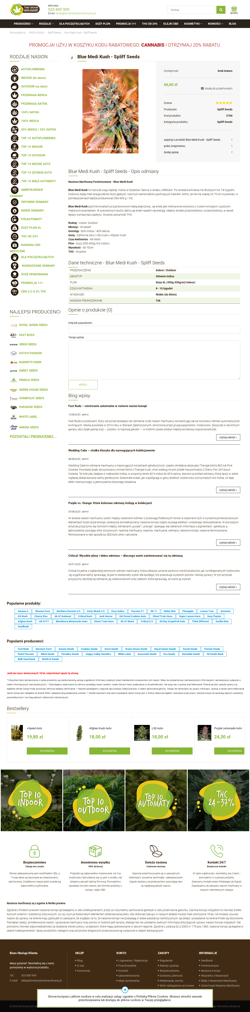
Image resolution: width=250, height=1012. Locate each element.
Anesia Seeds (66, 648)
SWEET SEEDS (28, 370)
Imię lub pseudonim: (80, 322)
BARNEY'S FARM (29, 362)
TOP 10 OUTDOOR (32, 155)
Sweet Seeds (190, 648)
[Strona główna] (25, 9)
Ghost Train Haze (162, 616)
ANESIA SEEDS (28, 427)
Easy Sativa (117, 611)
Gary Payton (214, 616)
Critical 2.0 (147, 621)
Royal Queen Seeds (165, 648)
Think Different (200, 621)
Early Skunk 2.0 (95, 611)
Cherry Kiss (41, 616)
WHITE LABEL (27, 417)
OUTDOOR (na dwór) (33, 86)
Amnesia (225, 611)
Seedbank (23, 626)
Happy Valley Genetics (98, 654)
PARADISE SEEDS (30, 407)
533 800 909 (58, 9)
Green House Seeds (136, 648)
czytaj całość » (228, 437)
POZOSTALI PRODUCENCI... (33, 437)
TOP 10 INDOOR (31, 147)
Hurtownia (83, 970)
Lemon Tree (207, 611)
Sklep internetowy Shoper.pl (225, 1006)
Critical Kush (85, 616)
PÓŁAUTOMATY (31, 219)
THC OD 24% (29, 236)
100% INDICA (29, 121)
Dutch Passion (26, 654)
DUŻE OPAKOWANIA (34, 274)
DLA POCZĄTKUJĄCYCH (37, 257)
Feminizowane (210, 965)
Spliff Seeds (224, 109)
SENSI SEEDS (27, 344)
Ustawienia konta (128, 975)
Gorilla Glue (222, 621)
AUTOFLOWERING (32, 69)
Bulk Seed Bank (26, 659)
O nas (80, 965)
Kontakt (123, 970)
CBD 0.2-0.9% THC (33, 291)
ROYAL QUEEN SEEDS (32, 325)
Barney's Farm (44, 648)
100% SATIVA (29, 112)
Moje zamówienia (128, 980)
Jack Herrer (105, 616)
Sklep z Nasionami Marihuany (219, 980)
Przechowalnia (127, 965)
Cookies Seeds (89, 648)
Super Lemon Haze (189, 616)
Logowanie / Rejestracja (133, 960)
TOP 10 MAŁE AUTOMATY (38, 181)
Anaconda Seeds (147, 654)
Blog (80, 960)
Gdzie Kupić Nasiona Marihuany (220, 985)
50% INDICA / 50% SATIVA (38, 129)
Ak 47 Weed (127, 621)
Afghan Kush (25, 621)
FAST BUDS (26, 335)
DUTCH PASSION (30, 353)
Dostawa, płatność (171, 975)
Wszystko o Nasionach (215, 975)
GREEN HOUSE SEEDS (33, 390)
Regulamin (166, 960)
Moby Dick (170, 611)
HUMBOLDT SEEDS (31, 398)
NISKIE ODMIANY (32, 210)
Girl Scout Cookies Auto (132, 616)
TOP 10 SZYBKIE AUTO (36, 172)
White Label (124, 654)
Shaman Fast (42, 611)
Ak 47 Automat (62, 616)
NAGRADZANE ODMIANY (37, 265)
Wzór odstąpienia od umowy (177, 985)
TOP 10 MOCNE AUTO (35, 164)
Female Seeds (212, 648)
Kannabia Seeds (191, 654)
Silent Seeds (47, 654)
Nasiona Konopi (210, 970)
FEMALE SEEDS (28, 380)
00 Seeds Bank (215, 654)
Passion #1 (137, 611)
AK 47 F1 (44, 621)
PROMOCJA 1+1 (31, 283)
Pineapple (187, 611)
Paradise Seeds (70, 654)
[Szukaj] (220, 10)
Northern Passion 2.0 (68, 611)
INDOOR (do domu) (33, 78)
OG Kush (23, 616)
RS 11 (154, 611)
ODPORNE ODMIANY (34, 202)
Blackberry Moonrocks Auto (71, 621)
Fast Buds (23, 648)
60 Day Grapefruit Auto (172, 621)
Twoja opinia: (76, 337)
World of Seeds (50, 659)
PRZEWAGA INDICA (33, 95)
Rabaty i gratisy (169, 965)
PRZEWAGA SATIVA (33, 103)
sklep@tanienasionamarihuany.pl (76, 13)
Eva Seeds (169, 654)
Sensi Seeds (111, 648)
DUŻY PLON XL (30, 228)
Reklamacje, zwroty (171, 980)
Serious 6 (23, 611)
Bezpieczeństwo (169, 970)
